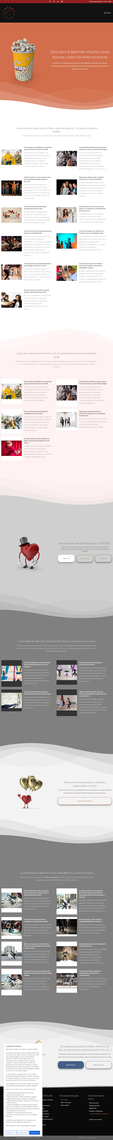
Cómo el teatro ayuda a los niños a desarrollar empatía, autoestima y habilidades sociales (90, 266)
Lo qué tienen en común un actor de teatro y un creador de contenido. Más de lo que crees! (92, 208)
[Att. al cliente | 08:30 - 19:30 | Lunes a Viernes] (54, 1)
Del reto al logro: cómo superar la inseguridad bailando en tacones (90, 920)
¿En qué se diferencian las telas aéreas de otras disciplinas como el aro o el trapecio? (37, 664)
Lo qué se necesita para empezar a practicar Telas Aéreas (91, 663)
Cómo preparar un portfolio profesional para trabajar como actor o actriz (37, 265)
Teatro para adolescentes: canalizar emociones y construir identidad (91, 178)
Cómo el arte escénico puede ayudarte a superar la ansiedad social (38, 232)
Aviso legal (36, 1137)
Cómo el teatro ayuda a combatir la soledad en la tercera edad (36, 412)
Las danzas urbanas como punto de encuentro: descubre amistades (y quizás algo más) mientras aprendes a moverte (92, 894)
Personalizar (11, 1132)
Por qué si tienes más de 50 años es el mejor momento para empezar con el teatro (37, 441)
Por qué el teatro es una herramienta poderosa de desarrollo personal (36, 291)
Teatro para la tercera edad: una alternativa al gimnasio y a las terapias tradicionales (92, 413)
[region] (23, 1089)
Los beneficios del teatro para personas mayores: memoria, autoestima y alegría (93, 148)
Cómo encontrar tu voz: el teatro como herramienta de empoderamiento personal (37, 179)
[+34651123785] (62, 1)
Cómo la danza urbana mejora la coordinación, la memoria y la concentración (90, 973)
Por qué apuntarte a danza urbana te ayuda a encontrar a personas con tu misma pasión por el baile (36, 893)
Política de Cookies (30, 1126)
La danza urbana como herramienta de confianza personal (92, 945)
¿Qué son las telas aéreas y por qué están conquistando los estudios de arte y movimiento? (93, 694)
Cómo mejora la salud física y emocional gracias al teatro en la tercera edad (37, 148)
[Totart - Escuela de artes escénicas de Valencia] (12, 13)
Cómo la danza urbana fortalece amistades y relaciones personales (36, 920)
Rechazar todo (23, 1132)
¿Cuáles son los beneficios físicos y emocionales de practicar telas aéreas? (37, 693)
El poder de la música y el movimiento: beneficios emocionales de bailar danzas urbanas (38, 973)
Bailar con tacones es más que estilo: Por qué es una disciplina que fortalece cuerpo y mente (37, 946)
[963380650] (58, 1)
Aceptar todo (34, 1132)
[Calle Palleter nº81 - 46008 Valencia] (50, 1)
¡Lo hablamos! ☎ (100, 1)
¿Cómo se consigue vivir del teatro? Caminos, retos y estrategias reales (91, 232)
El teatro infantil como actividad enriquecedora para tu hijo (35, 207)
